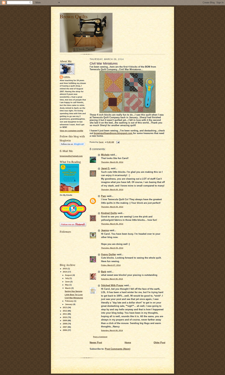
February (69, 301)
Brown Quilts (74, 16)
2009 (65, 320)
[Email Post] (117, 142)
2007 (65, 327)
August (68, 275)
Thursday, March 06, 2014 (112, 162)
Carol (66, 77)
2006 (65, 330)
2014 (65, 272)
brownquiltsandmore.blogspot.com (113, 133)
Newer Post (96, 342)
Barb (103, 271)
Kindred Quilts (109, 213)
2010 (65, 317)
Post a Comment (100, 337)
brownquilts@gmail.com (71, 156)
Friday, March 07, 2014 (111, 265)
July (67, 278)
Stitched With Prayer (112, 285)
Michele (105, 154)
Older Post (159, 342)
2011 (65, 314)
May (67, 285)
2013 (65, 307)
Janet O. (105, 168)
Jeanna (105, 230)
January (69, 304)
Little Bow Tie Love (74, 295)
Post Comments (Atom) (117, 349)
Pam (103, 196)
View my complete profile (71, 131)
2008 (65, 324)
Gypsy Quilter (108, 254)
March (68, 288)
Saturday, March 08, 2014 (112, 279)
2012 (65, 311)
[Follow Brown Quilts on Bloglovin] (72, 145)
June (67, 282)
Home (128, 342)
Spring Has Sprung (73, 291)
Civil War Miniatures (74, 298)
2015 (65, 269)
